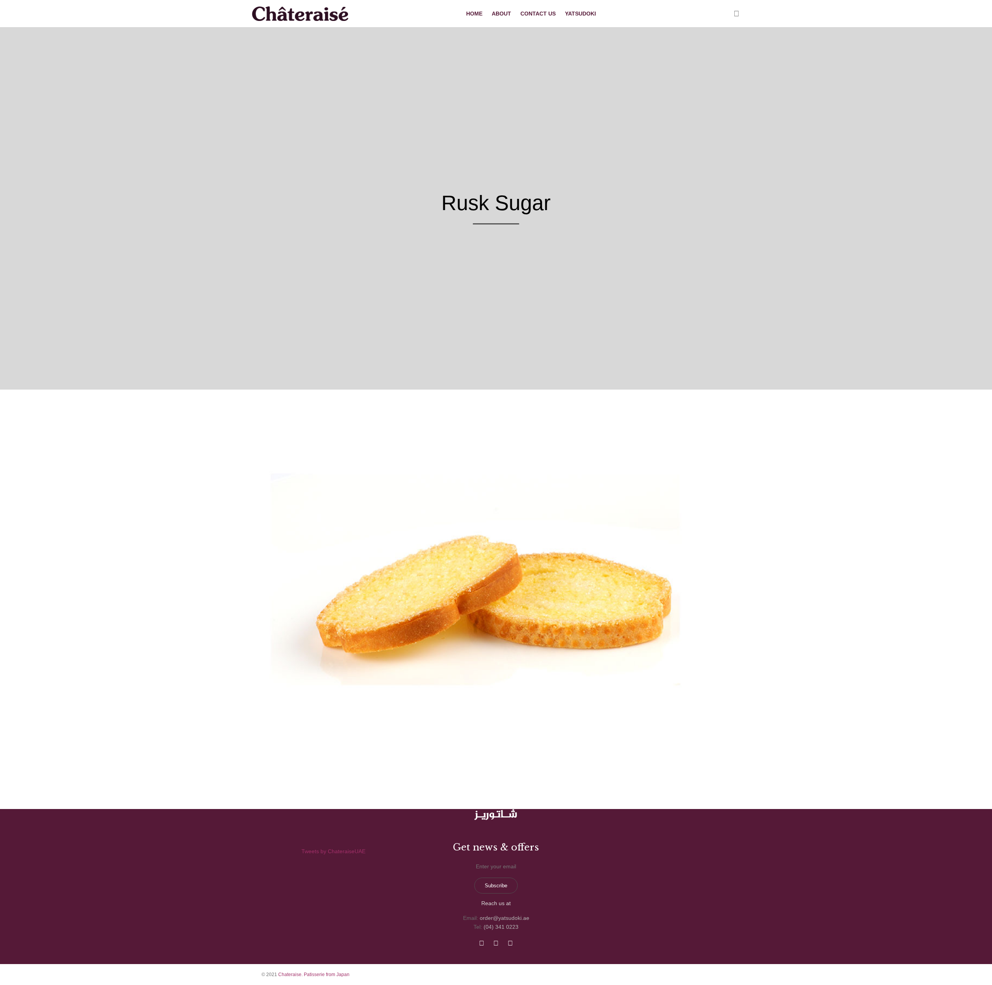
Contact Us (538, 13)
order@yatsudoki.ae (504, 918)
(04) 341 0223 (501, 927)
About (501, 13)
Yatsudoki (580, 13)
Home (474, 13)
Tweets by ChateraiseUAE (333, 851)
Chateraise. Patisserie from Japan (314, 974)
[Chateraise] (301, 13)
